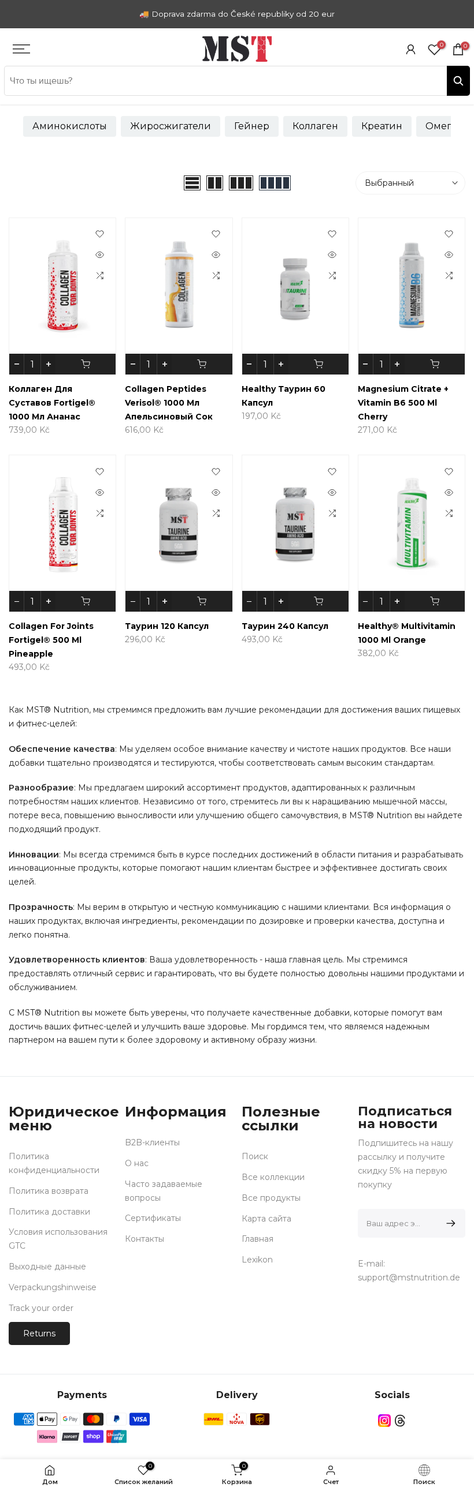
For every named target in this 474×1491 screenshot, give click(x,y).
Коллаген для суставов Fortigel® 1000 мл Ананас (52, 403)
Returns (39, 1333)
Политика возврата (48, 1191)
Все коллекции (273, 1177)
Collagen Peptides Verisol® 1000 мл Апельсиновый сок (169, 403)
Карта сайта (266, 1218)
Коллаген (315, 126)
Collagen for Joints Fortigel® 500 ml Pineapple (51, 640)
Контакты (144, 1239)
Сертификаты (153, 1218)
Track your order (41, 1308)
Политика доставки (49, 1212)
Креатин (381, 126)
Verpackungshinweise (53, 1287)
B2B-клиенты (152, 1142)
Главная (257, 1239)
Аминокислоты (69, 126)
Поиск (255, 1156)
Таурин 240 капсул (285, 626)
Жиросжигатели (170, 126)
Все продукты (271, 1198)
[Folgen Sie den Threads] (400, 1420)
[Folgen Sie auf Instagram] (384, 1420)
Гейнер (251, 126)
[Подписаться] (448, 1223)
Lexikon (257, 1259)
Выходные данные (47, 1266)
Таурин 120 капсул (167, 626)
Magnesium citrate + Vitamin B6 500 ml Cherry (403, 403)
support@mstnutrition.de (409, 1277)
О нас (137, 1163)
